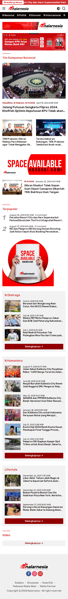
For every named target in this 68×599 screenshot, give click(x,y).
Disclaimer (33, 582)
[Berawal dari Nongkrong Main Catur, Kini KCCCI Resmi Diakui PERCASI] (13, 306)
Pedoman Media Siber (25, 586)
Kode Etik (47, 582)
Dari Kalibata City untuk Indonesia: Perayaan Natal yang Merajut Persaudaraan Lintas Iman (42, 414)
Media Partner (48, 586)
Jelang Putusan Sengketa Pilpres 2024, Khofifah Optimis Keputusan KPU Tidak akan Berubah (32, 110)
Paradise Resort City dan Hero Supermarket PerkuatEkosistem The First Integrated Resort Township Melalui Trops (35, 219)
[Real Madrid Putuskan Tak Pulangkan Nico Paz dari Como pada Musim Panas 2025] (13, 335)
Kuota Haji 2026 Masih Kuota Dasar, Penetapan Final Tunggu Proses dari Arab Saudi (43, 428)
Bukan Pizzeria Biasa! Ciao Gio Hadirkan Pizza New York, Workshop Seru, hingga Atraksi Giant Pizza (43, 494)
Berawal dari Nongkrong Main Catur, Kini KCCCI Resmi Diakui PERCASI (39, 305)
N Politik (30, 103)
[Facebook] (28, 574)
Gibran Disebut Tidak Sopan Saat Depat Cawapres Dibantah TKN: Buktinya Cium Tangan (44, 189)
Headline (7, 103)
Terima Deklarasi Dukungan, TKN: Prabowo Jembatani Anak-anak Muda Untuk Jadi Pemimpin (50, 142)
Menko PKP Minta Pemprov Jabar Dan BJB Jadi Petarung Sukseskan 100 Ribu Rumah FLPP (42, 319)
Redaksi (19, 582)
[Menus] (4, 8)
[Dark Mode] (58, 8)
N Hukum (19, 103)
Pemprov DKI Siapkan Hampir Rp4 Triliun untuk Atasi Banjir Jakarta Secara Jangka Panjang (42, 443)
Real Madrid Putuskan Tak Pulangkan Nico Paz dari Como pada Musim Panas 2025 (43, 334)
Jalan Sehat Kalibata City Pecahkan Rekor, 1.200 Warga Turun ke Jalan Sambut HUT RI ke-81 (43, 371)
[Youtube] (40, 574)
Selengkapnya (33, 346)
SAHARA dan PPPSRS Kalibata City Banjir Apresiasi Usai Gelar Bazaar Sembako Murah (42, 400)
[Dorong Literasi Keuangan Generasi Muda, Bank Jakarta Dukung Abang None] (13, 509)
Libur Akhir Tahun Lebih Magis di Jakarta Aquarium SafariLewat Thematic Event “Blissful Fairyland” (43, 480)
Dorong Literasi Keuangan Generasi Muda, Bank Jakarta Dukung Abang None (43, 508)
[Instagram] (34, 574)
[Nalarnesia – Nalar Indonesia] (18, 8)
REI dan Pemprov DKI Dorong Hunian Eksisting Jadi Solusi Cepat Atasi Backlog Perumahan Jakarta (34, 230)
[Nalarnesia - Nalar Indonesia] (34, 566)
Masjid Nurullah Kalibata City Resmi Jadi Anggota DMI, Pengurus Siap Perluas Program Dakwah (42, 385)
